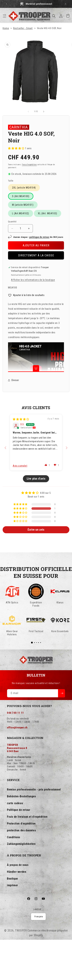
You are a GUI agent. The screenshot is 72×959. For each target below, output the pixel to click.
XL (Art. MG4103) (47, 213)
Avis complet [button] (20, 465)
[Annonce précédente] (6, 4)
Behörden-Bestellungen (21, 796)
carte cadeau (15, 803)
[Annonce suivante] (65, 4)
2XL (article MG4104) (24, 187)
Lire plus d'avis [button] (36, 478)
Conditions (13, 837)
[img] (21, 419)
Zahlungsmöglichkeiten (21, 844)
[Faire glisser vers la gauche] (28, 111)
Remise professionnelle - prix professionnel (34, 789)
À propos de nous (17, 865)
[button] (4, 16)
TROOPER (21, 930)
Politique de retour (18, 810)
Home (6, 28)
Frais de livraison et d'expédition (27, 816)
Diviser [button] (15, 380)
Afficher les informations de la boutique (33, 279)
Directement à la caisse (36, 255)
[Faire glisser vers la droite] (44, 111)
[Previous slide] (5, 448)
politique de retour (39, 236)
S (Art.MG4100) (20, 196)
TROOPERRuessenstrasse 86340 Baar (17, 748)
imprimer (12, 885)
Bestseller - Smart (23, 28)
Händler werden (16, 871)
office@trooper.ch (17, 727)
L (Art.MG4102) (20, 213)
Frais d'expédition (29, 165)
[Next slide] (66, 448)
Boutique (12, 878)
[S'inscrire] (61, 693)
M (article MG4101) (23, 204)
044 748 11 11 (15, 712)
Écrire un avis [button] (36, 529)
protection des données (21, 830)
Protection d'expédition (21, 823)
